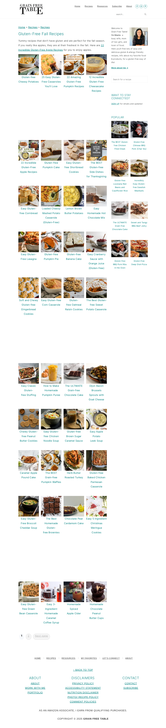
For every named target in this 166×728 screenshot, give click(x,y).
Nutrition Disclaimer (83, 692)
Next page (41, 635)
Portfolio (35, 692)
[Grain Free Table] (31, 13)
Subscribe (130, 688)
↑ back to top (83, 670)
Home (21, 27)
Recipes (33, 27)
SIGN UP (115, 104)
